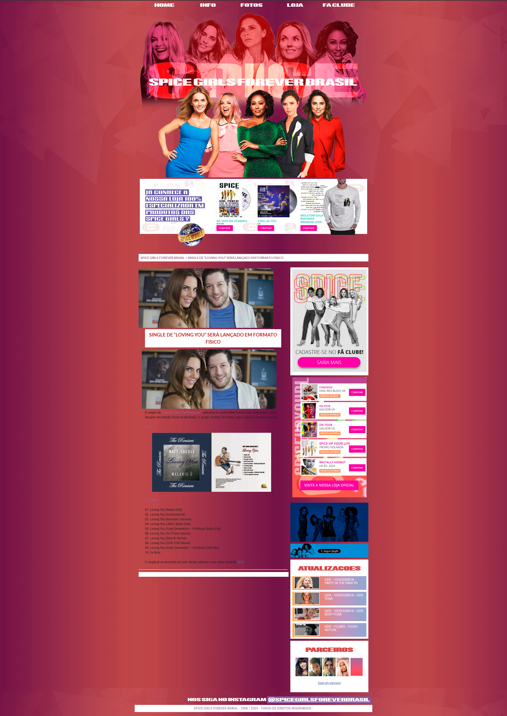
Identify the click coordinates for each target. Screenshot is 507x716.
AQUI (241, 562)
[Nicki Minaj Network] (342, 675)
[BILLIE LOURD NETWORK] (329, 675)
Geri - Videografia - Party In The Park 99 (341, 581)
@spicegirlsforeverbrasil (319, 700)
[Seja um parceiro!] (356, 675)
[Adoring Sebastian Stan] (315, 675)
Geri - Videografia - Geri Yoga (344, 597)
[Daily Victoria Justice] (301, 675)
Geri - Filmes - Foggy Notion (341, 628)
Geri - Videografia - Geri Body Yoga (344, 612)
